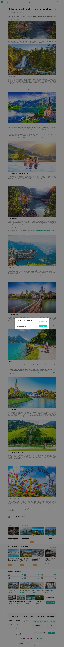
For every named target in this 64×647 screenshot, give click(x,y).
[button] (21, 326)
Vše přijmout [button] (43, 326)
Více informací (24, 323)
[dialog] (32, 323)
